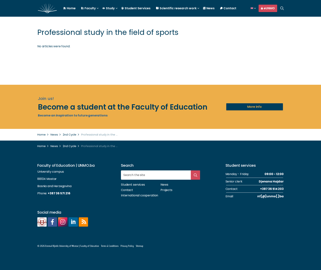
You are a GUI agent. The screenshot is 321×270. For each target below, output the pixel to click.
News (210, 8)
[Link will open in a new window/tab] (42, 222)
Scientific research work (178, 8)
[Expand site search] (282, 8)
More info (254, 107)
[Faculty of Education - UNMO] (47, 8)
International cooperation (139, 195)
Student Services (137, 8)
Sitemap (139, 246)
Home (71, 8)
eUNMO (269, 8)
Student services (133, 184)
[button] (195, 175)
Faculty (90, 8)
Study (110, 8)
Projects (166, 190)
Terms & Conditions (110, 246)
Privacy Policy (127, 246)
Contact (229, 8)
